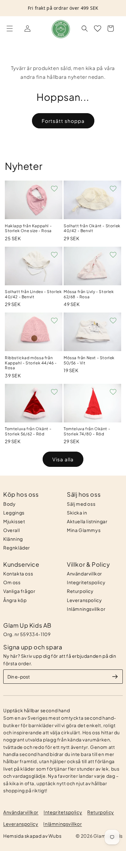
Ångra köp (14, 600)
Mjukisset (14, 521)
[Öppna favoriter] (97, 28)
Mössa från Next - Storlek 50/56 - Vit (89, 360)
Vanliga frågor (19, 591)
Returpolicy (80, 591)
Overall (11, 530)
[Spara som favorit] (54, 189)
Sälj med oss (81, 504)
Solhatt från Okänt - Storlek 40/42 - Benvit (92, 228)
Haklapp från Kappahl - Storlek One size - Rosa (28, 228)
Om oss (12, 582)
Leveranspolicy (84, 600)
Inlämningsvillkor (86, 609)
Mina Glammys (83, 530)
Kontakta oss (18, 573)
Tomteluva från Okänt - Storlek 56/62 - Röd (28, 431)
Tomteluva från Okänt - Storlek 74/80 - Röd (87, 431)
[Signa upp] (115, 676)
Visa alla (63, 459)
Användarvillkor (84, 573)
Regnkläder (16, 547)
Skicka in (77, 512)
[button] (10, 28)
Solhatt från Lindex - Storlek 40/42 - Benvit (33, 294)
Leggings (14, 512)
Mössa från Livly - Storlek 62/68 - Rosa (89, 294)
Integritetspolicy (86, 582)
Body (9, 504)
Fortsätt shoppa (63, 121)
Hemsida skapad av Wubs (32, 836)
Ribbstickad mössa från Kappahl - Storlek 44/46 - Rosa (31, 362)
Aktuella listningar (87, 521)
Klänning (13, 539)
